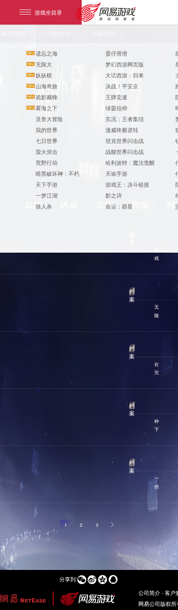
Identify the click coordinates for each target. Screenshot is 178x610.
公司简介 (149, 592)
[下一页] (113, 525)
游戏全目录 (48, 12)
